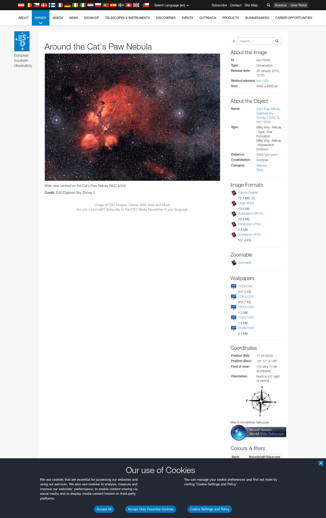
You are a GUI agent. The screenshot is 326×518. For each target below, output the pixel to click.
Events (187, 18)
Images (40, 18)
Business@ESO (257, 18)
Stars (260, 170)
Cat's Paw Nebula (268, 109)
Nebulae (261, 165)
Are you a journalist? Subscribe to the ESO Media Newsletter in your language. (132, 209)
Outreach (207, 18)
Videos (57, 18)
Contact (235, 5)
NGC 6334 (263, 122)
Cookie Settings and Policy (209, 509)
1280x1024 (246, 296)
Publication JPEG (249, 224)
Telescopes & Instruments (127, 18)
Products (230, 18)
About (23, 18)
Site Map (251, 5)
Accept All (104, 509)
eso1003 (262, 81)
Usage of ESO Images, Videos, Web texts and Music (132, 205)
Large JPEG (246, 203)
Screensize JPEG (249, 234)
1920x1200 (246, 317)
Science (281, 5)
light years (271, 154)
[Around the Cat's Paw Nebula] (132, 117)
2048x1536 (246, 328)
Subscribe (219, 5)
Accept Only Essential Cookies (151, 509)
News (73, 18)
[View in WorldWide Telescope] (258, 432)
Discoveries (166, 18)
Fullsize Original (248, 193)
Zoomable (244, 262)
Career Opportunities (293, 18)
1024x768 (245, 286)
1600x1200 (246, 307)
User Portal (299, 5)
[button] (253, 198)
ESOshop (91, 18)
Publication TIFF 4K (250, 213)
